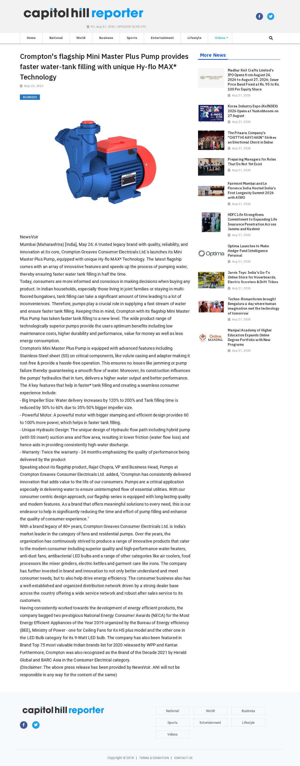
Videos (172, 734)
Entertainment (210, 723)
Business (248, 711)
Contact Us (183, 758)
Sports (172, 723)
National (172, 711)
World (210, 711)
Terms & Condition (154, 758)
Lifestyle (248, 723)
